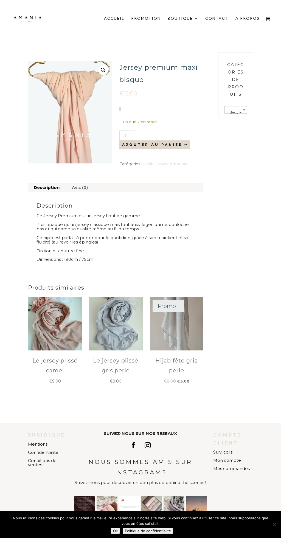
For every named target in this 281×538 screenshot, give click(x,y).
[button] (103, 70)
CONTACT (217, 18)
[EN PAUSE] (84, 506)
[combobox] (235, 110)
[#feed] (196, 506)
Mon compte (227, 460)
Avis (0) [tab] (80, 187)
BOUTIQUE (180, 18)
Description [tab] (47, 187)
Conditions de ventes (42, 462)
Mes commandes (231, 468)
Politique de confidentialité (148, 531)
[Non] (274, 524)
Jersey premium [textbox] (237, 112)
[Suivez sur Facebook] (133, 445)
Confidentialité (43, 452)
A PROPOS (247, 18)
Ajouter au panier (152, 145)
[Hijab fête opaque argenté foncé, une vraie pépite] (174, 506)
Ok (115, 531)
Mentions (37, 444)
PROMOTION (146, 18)
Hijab (148, 164)
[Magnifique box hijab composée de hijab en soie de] (151, 506)
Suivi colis (222, 452)
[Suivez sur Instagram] (148, 445)
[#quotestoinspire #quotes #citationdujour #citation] (129, 506)
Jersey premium (172, 164)
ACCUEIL (114, 18)
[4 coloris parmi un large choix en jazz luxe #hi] (107, 506)
